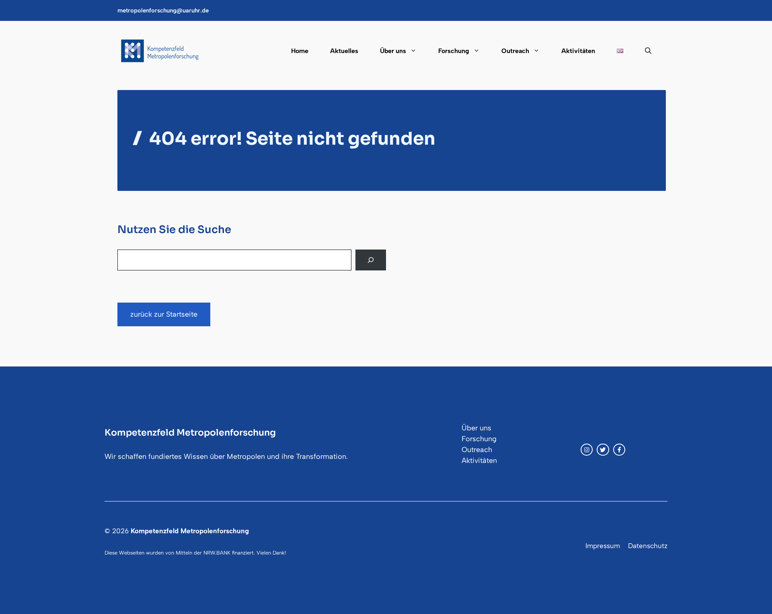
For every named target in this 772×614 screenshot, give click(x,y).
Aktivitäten (578, 51)
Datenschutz (647, 546)
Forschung (453, 51)
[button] (642, 51)
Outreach (515, 51)
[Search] (370, 260)
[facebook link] (619, 450)
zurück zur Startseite (163, 314)
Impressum (602, 546)
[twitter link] (603, 450)
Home (299, 51)
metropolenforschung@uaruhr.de (163, 10)
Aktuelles (344, 51)
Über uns (393, 51)
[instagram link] (587, 450)
